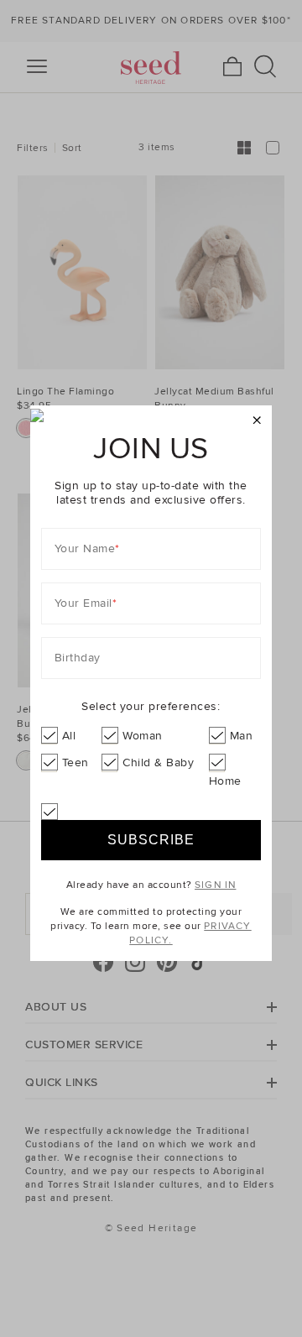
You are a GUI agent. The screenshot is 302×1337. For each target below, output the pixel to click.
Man (241, 736)
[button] (257, 421)
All (69, 736)
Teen (75, 762)
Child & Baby (158, 762)
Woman (142, 736)
